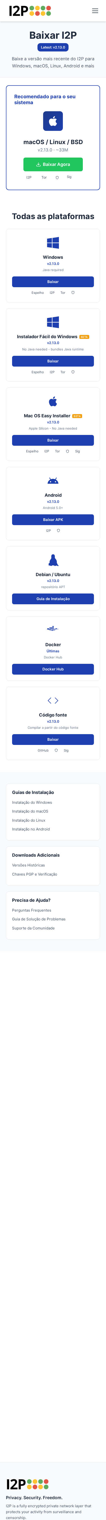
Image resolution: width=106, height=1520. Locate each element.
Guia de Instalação (53, 598)
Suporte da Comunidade (33, 928)
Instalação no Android (31, 829)
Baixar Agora (56, 164)
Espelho (38, 293)
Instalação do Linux (28, 820)
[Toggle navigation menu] (95, 11)
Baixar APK (53, 519)
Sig (69, 177)
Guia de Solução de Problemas (39, 919)
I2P (29, 177)
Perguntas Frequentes (31, 910)
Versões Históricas (28, 865)
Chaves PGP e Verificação (34, 874)
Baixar (53, 281)
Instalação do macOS (30, 811)
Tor (44, 177)
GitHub (43, 750)
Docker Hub (53, 669)
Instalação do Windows (32, 802)
